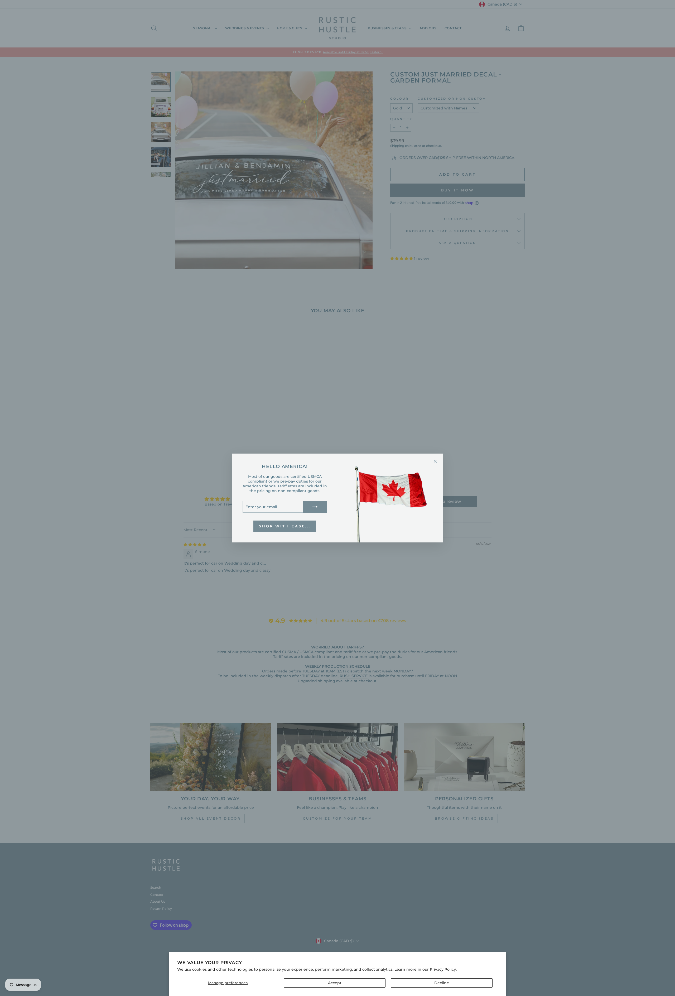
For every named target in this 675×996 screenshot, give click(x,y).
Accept (334, 982)
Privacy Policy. (443, 969)
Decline (441, 982)
